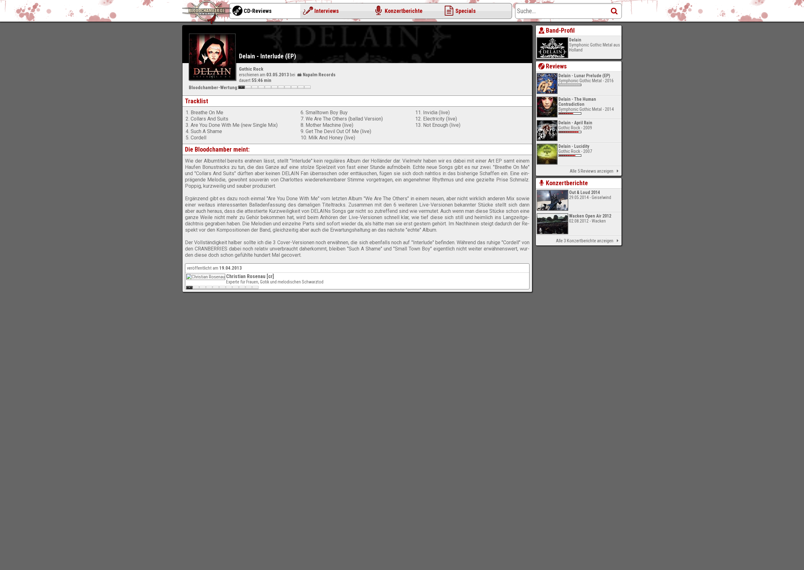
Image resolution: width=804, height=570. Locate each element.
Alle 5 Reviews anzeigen (591, 171)
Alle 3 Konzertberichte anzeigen (584, 241)
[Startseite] (207, 12)
